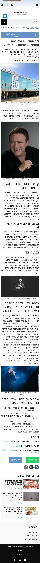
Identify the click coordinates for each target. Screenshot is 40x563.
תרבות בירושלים (18, 27)
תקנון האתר (20, 550)
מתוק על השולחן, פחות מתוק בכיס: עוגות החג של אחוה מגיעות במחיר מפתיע (12, 510)
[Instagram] (7, 5)
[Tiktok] (2, 5)
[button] (36, 5)
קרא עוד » (18, 488)
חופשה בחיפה (32, 535)
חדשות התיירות (31, 532)
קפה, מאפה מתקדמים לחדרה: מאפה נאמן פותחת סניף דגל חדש (13, 483)
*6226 (17, 446)
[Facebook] (12, 5)
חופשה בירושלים (28, 27)
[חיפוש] (4, 22)
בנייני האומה (8, 441)
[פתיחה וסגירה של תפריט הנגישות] (5, 16)
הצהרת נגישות (20, 554)
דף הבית (36, 27)
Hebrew (6, 1)
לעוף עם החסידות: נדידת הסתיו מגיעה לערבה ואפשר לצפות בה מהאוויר (12, 496)
